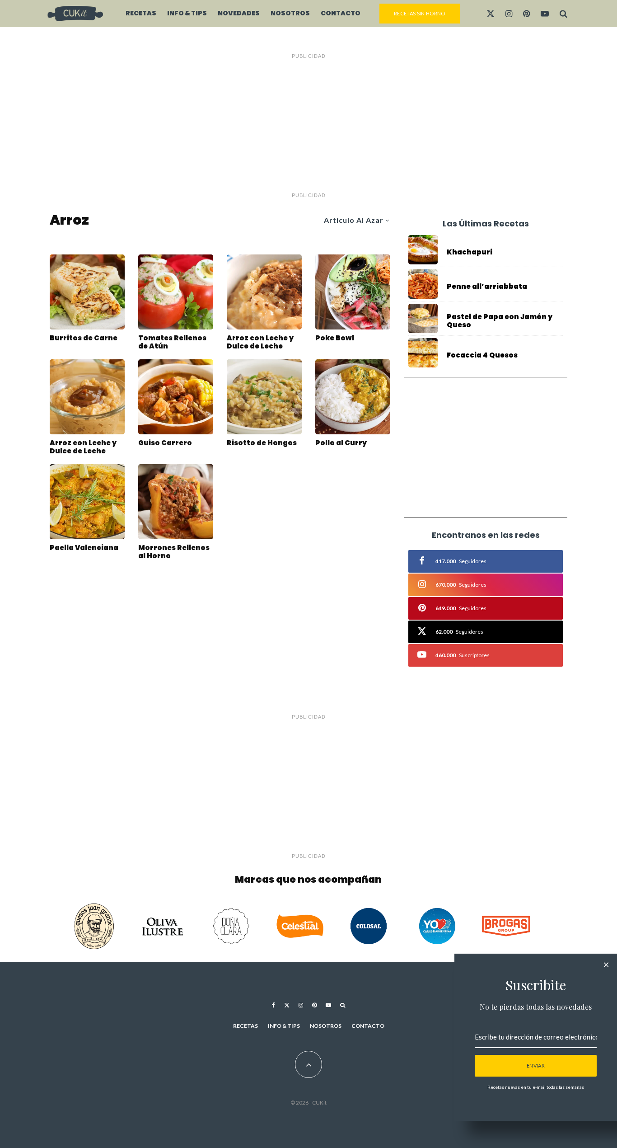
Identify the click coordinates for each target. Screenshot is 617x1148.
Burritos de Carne (83, 338)
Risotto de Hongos (262, 443)
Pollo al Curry (341, 443)
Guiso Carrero (165, 443)
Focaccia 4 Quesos (482, 355)
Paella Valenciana (84, 548)
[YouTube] (544, 13)
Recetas (141, 13)
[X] (490, 13)
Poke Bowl (334, 338)
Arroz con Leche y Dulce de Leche (260, 342)
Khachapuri (469, 252)
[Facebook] (273, 1005)
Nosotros (290, 13)
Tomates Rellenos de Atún (172, 342)
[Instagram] (509, 13)
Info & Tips (187, 13)
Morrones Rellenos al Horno (174, 552)
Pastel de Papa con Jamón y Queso (499, 321)
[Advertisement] (308, 125)
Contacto (340, 13)
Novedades (239, 13)
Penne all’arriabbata (487, 286)
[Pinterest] (526, 13)
